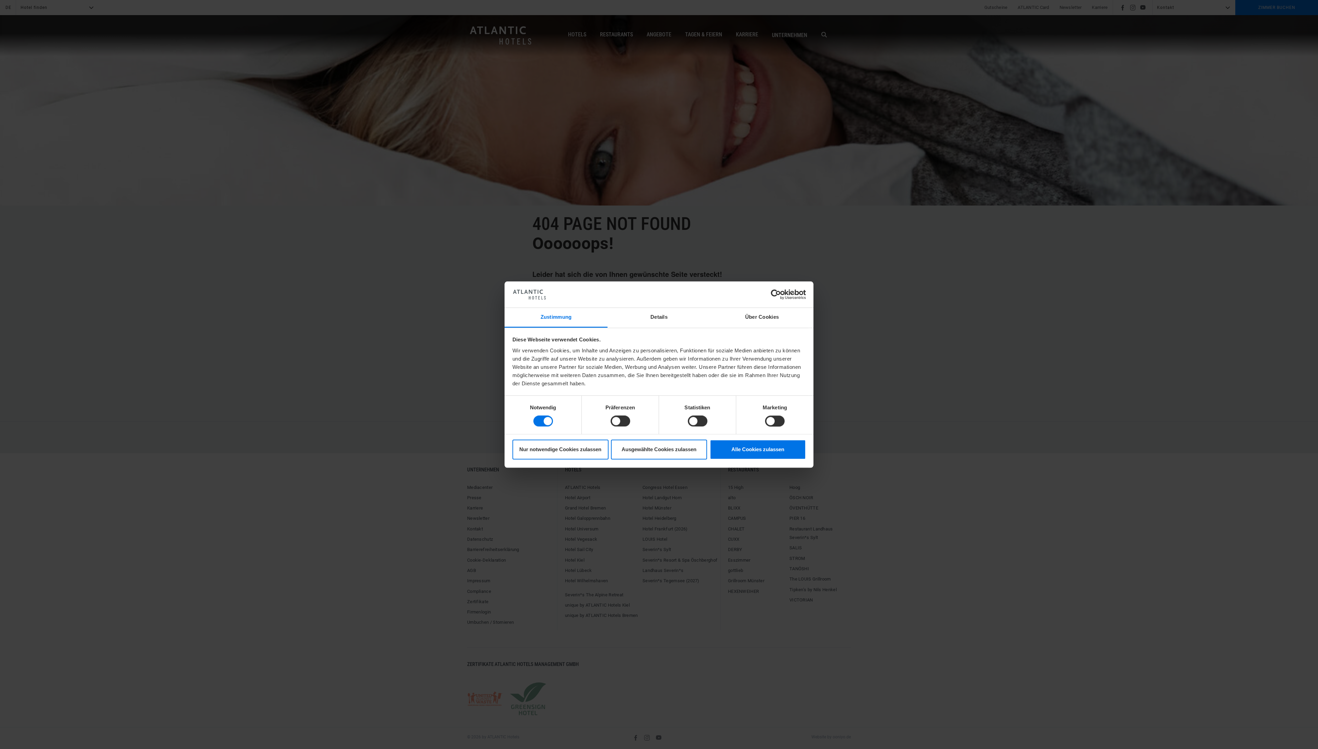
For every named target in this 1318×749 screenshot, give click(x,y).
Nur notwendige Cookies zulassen (560, 450)
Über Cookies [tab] (762, 317)
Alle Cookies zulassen (757, 450)
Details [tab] (659, 317)
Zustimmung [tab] (556, 317)
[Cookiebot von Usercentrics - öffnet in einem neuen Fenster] (776, 294)
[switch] (620, 421)
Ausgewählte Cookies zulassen (659, 450)
